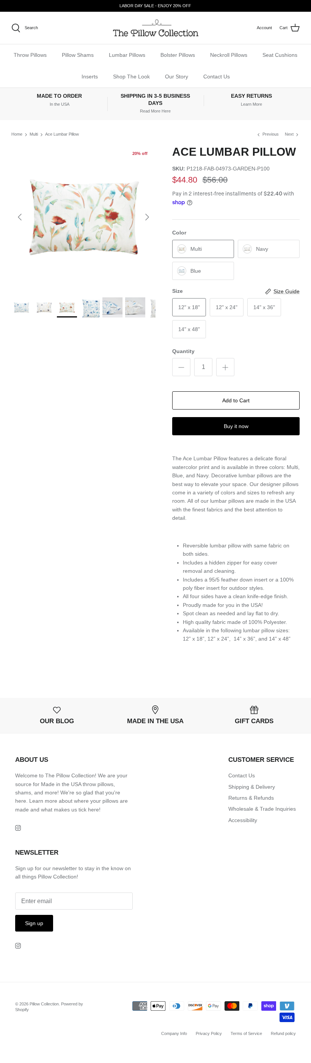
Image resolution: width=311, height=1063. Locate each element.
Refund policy (283, 1033)
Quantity (183, 351)
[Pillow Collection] (155, 27)
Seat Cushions (279, 55)
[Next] (147, 217)
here (93, 810)
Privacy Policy (209, 1033)
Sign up (34, 923)
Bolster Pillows (177, 55)
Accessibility (242, 820)
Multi (34, 134)
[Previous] (19, 217)
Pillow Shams (78, 55)
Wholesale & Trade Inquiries (262, 809)
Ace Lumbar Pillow (62, 134)
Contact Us (216, 76)
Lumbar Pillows (127, 55)
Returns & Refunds (251, 798)
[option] (83, 217)
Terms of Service (246, 1033)
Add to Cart (236, 400)
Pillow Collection (44, 1004)
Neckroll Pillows (228, 55)
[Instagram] (18, 828)
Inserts (90, 76)
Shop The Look (131, 76)
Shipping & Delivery (251, 787)
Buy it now (236, 426)
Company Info (174, 1033)
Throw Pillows (30, 55)
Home (16, 134)
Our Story (176, 76)
